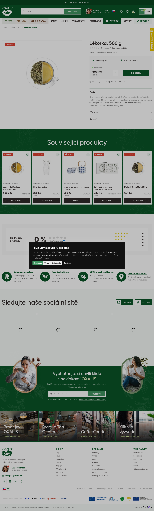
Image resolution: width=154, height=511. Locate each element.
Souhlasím (38, 263)
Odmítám (67, 263)
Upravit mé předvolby (52, 263)
